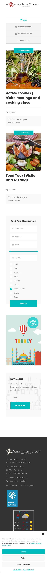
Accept (23, 552)
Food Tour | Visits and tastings (20, 178)
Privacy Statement (28, 569)
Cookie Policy (17, 569)
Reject (23, 558)
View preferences (23, 564)
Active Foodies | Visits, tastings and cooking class (23, 98)
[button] (43, 534)
